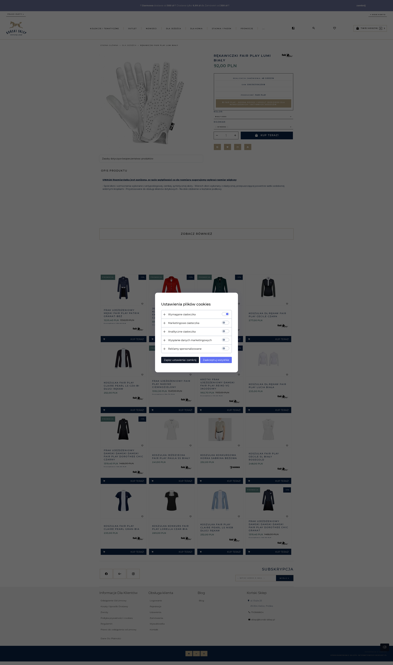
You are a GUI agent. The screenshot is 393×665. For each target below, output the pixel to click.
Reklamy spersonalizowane (185, 348)
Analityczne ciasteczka (182, 331)
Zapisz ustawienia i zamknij (180, 360)
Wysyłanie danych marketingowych (190, 340)
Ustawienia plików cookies (186, 304)
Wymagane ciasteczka (182, 314)
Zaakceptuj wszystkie (216, 360)
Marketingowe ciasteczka (183, 323)
